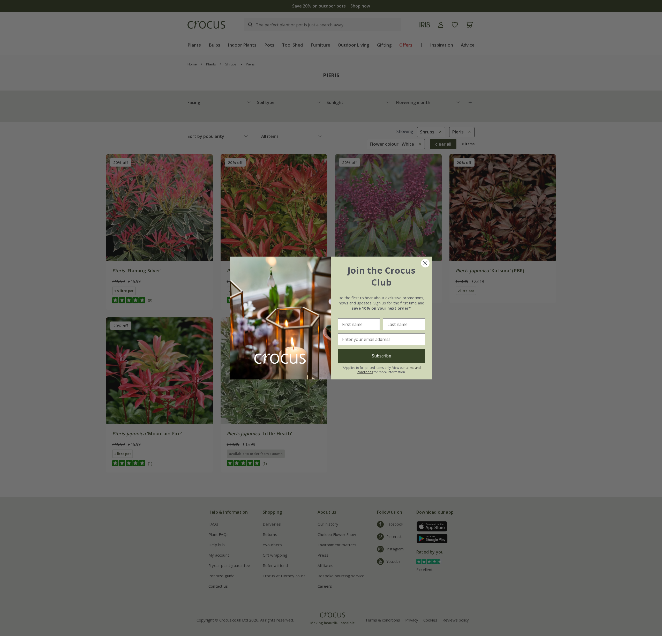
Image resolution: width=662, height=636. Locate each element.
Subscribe (381, 356)
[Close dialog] (425, 263)
